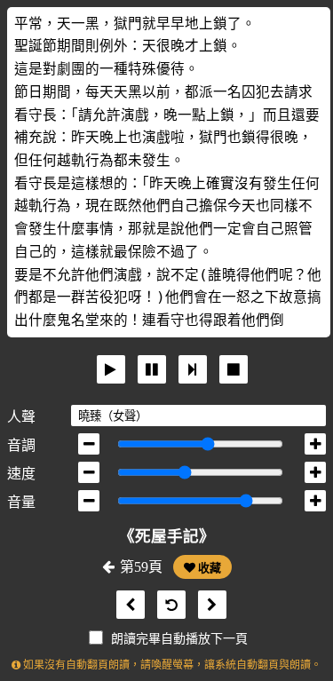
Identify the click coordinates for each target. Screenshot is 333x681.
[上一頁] (126, 605)
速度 (21, 473)
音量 (21, 502)
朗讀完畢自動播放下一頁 (179, 638)
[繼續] (192, 369)
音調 (21, 445)
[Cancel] (233, 369)
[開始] (111, 369)
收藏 (208, 567)
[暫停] (152, 369)
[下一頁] (207, 605)
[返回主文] (167, 605)
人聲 (21, 416)
